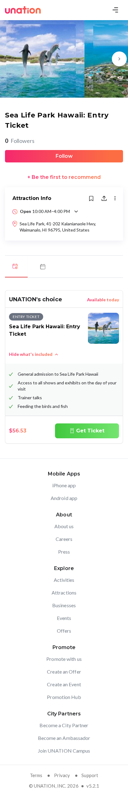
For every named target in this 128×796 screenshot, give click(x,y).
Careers (64, 539)
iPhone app (64, 485)
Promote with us (64, 659)
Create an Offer (64, 671)
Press (64, 552)
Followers (19, 140)
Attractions (64, 592)
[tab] (16, 266)
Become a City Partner (63, 725)
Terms (36, 775)
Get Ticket (90, 431)
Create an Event (64, 684)
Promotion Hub (64, 697)
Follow (64, 156)
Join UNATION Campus (64, 751)
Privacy (62, 775)
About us (64, 526)
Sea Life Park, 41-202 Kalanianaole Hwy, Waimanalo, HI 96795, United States (58, 226)
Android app (64, 498)
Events (64, 618)
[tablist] (64, 266)
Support (89, 775)
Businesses (64, 605)
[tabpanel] (64, 367)
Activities (64, 580)
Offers (64, 631)
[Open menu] (115, 10)
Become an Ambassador (64, 738)
